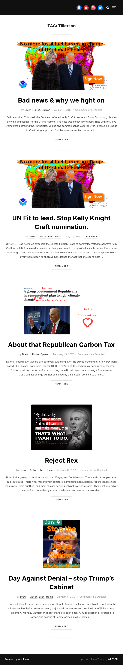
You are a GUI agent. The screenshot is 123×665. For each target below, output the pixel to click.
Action (42, 236)
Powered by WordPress (17, 659)
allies (37, 109)
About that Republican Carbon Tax (61, 344)
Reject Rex (61, 460)
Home (57, 236)
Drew (27, 109)
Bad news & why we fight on (61, 100)
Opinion (46, 109)
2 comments (91, 236)
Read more (63, 139)
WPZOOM (113, 659)
